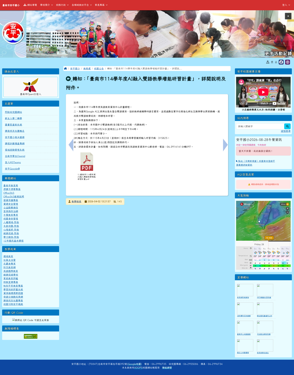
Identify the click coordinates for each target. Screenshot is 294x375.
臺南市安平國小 (11, 5)
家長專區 (100, 5)
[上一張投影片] (7, 34)
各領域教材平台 (80, 5)
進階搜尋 (286, 131)
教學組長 (76, 201)
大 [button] (267, 61)
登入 (284, 5)
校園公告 (99, 68)
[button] (287, 62)
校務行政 (61, 5)
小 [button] (276, 62)
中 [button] (272, 62)
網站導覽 (32, 5)
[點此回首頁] (147, 34)
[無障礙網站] (30, 336)
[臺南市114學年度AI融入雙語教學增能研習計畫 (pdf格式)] (87, 161)
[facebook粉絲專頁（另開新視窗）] (281, 62)
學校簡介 (45, 5)
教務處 (87, 68)
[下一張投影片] (286, 34)
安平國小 (75, 68)
